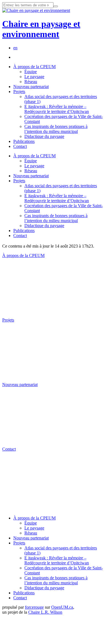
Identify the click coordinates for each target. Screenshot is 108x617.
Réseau (30, 81)
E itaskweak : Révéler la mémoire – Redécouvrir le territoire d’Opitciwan (56, 109)
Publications (24, 141)
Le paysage (34, 76)
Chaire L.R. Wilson (45, 612)
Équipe (30, 71)
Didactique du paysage (44, 136)
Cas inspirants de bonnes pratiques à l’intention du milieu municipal (56, 129)
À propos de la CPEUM (34, 66)
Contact (20, 146)
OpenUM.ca (62, 607)
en (15, 47)
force (34, 607)
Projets (19, 91)
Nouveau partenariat (31, 86)
